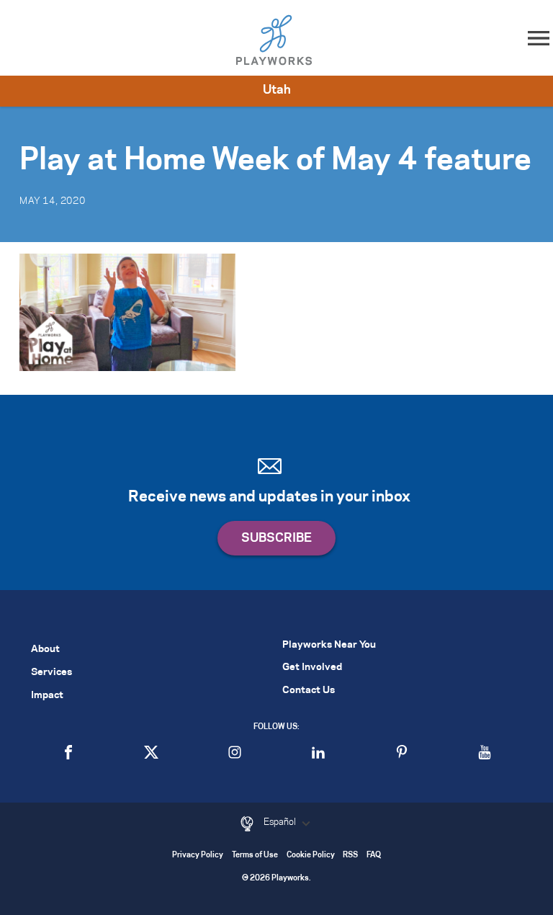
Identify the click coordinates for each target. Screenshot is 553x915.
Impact (47, 695)
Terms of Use (255, 855)
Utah (277, 90)
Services (51, 672)
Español (281, 822)
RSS (350, 855)
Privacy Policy (197, 855)
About (45, 649)
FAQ (374, 855)
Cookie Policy (311, 855)
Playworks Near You (329, 645)
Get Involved (312, 667)
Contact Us (308, 690)
